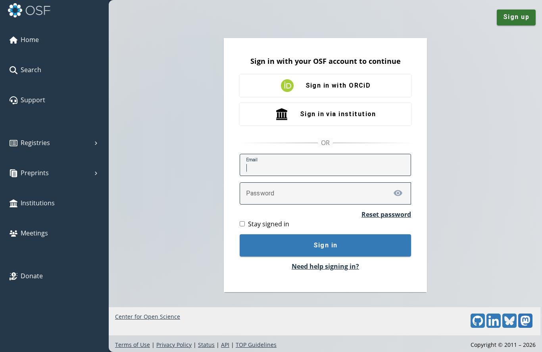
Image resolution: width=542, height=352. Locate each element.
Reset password (386, 214)
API (225, 344)
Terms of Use (132, 344)
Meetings (34, 233)
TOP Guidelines (256, 344)
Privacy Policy (174, 344)
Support (33, 100)
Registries (35, 142)
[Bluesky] (509, 325)
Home (30, 39)
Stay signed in (268, 224)
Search (31, 69)
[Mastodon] (525, 325)
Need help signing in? (325, 266)
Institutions (38, 203)
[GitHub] (478, 325)
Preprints (35, 172)
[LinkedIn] (493, 325)
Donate (32, 276)
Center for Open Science (147, 316)
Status (206, 344)
